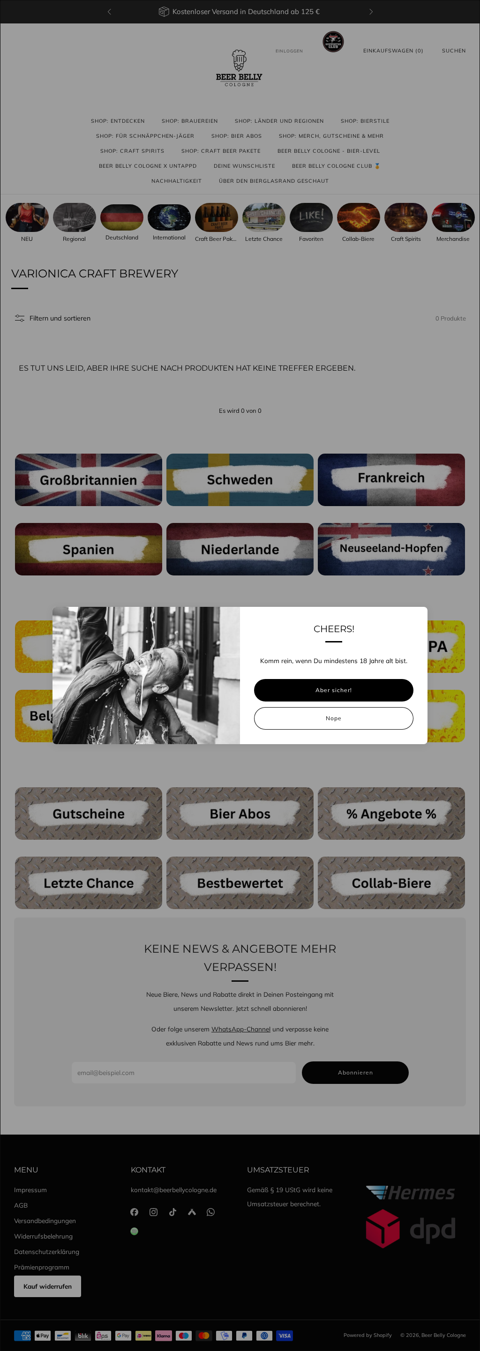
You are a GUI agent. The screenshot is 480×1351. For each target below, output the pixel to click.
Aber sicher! (333, 690)
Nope (334, 718)
